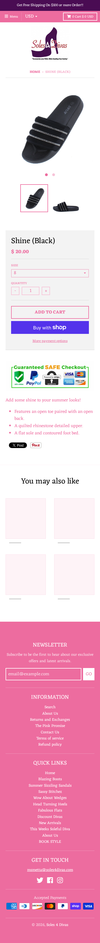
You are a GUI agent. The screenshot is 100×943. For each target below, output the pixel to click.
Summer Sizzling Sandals (50, 785)
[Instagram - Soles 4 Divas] (60, 880)
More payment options (50, 341)
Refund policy (50, 744)
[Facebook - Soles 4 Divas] (50, 880)
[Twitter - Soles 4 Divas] (40, 880)
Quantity (19, 283)
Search (50, 707)
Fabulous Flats (50, 810)
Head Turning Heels (50, 804)
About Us (50, 713)
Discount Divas (50, 816)
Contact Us (50, 732)
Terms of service (50, 738)
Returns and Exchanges (50, 719)
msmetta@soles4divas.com (50, 870)
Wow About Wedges (50, 797)
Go (89, 674)
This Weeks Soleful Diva (50, 829)
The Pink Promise (50, 725)
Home (35, 72)
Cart (82, 17)
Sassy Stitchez (50, 791)
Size (14, 265)
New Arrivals (50, 823)
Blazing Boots (50, 779)
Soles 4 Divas (57, 925)
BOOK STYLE (50, 841)
